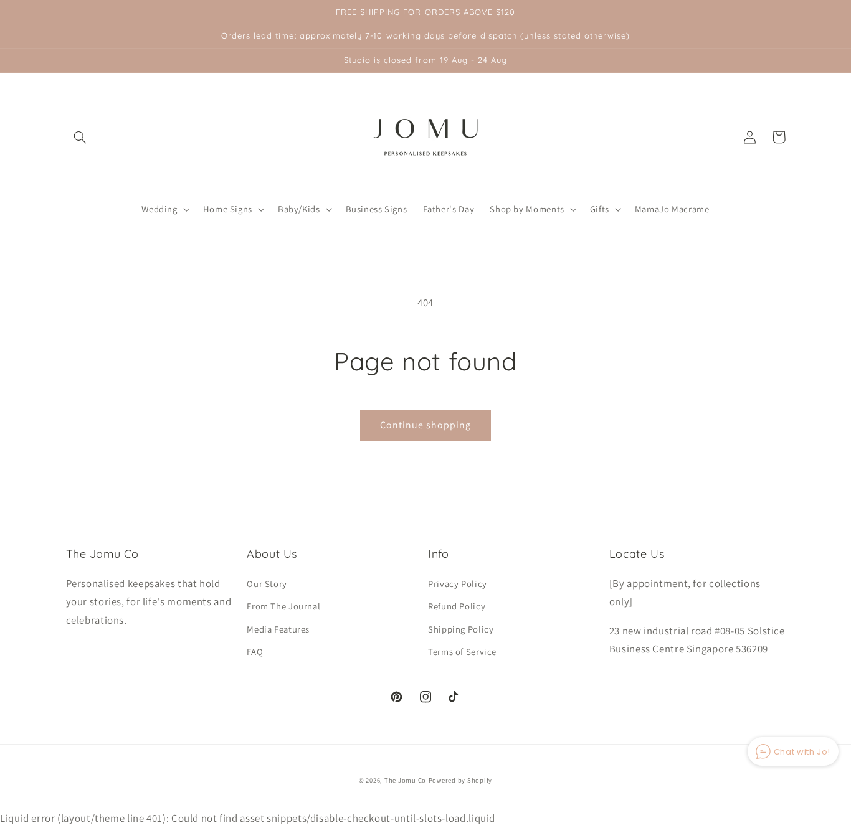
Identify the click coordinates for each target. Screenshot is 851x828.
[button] (80, 137)
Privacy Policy (457, 584)
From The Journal (283, 606)
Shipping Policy (460, 629)
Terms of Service (462, 651)
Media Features (278, 629)
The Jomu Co (405, 780)
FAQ (255, 651)
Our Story (267, 584)
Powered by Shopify (460, 780)
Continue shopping (426, 424)
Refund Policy (456, 606)
